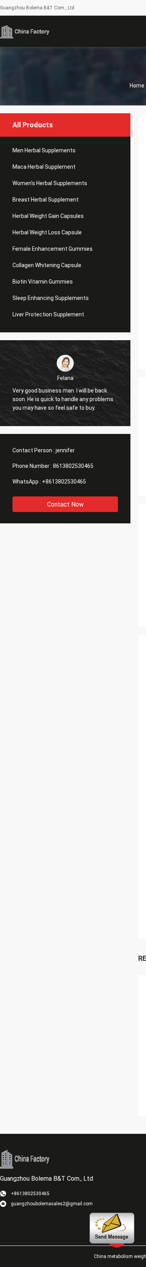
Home (137, 85)
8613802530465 (73, 466)
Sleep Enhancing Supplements (50, 298)
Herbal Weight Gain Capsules (48, 216)
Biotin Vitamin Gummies (42, 281)
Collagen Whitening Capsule (46, 265)
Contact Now (65, 504)
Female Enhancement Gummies (52, 249)
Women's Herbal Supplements (49, 183)
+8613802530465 (64, 481)
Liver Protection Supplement (48, 314)
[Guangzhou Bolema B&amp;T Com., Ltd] (25, 31)
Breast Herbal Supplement (45, 199)
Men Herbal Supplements (44, 150)
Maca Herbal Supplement (44, 167)
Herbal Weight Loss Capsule (47, 232)
